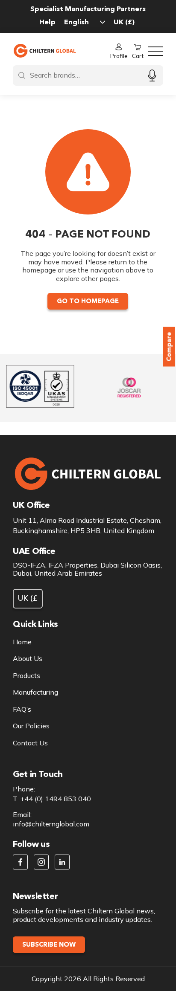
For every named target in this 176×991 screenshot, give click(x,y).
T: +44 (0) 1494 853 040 (52, 798)
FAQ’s (22, 709)
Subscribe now (49, 944)
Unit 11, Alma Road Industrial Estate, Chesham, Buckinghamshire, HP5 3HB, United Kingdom (87, 525)
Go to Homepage (88, 301)
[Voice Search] (152, 75)
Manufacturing (35, 692)
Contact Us (30, 743)
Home (22, 642)
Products (26, 676)
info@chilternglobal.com (51, 824)
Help (47, 22)
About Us (27, 659)
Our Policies (31, 726)
